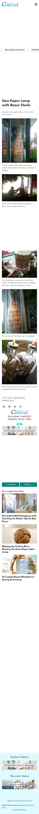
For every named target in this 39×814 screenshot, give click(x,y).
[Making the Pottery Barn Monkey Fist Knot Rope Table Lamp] (19, 534)
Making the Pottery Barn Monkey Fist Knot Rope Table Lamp (18, 549)
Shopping (12, 419)
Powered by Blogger (19, 810)
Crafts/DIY (26, 416)
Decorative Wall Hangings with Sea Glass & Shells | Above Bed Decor (19, 519)
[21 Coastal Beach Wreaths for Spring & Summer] (19, 564)
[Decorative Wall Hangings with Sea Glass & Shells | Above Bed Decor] (19, 503)
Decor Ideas (13, 416)
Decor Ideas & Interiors (15, 50)
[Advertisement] (19, 28)
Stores (21, 419)
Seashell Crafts (8, 400)
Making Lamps (19, 397)
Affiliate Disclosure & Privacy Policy (19, 801)
